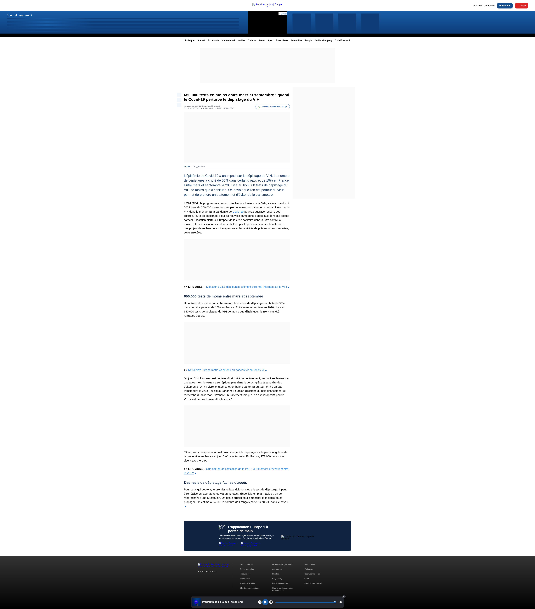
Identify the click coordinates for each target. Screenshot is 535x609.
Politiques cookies (280, 583)
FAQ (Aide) (277, 578)
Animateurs (277, 569)
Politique (189, 40)
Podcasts (490, 5)
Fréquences (245, 574)
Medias (241, 40)
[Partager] (179, 95)
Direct (523, 5)
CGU (306, 578)
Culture (252, 40)
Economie (213, 40)
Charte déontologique (249, 588)
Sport (270, 40)
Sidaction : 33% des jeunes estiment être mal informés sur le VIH (246, 286)
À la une (477, 5)
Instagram (204, 577)
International (228, 40)
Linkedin (223, 577)
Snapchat (218, 577)
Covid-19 (238, 211)
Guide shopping (323, 40)
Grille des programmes (282, 564)
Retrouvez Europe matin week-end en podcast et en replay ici (226, 369)
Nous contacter (246, 564)
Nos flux (275, 574)
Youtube (214, 577)
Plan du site (245, 578)
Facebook (209, 577)
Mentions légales (247, 583)
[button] (341, 602)
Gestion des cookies (313, 583)
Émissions (504, 5)
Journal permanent (19, 15)
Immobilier (296, 40)
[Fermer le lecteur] (344, 596)
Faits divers (282, 40)
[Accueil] (267, 6)
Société (201, 40)
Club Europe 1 (342, 40)
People (308, 40)
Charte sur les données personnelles (282, 589)
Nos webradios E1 (312, 574)
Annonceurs (309, 564)
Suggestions (199, 166)
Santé (261, 40)
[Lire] (265, 602)
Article (187, 166)
